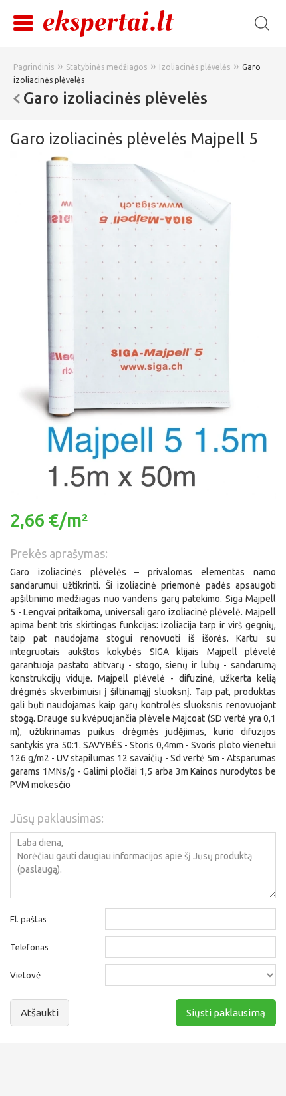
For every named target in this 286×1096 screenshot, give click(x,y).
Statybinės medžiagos (106, 67)
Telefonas (29, 947)
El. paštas (28, 919)
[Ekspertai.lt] (108, 22)
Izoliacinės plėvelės (194, 67)
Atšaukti (40, 1012)
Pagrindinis (33, 67)
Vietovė (25, 975)
